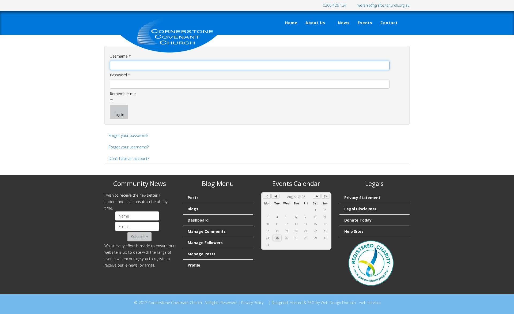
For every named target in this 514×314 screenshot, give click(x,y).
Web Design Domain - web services (351, 302)
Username (120, 56)
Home (291, 22)
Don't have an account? (129, 158)
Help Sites (354, 231)
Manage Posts (202, 253)
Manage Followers (205, 242)
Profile (194, 265)
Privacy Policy (252, 302)
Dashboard (198, 220)
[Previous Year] (267, 196)
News (344, 22)
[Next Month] (317, 196)
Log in (119, 114)
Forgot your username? (129, 146)
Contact (389, 22)
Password (120, 74)
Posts (193, 197)
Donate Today (358, 220)
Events (365, 22)
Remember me (123, 93)
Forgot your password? (128, 135)
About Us (315, 22)
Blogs (193, 208)
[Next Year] (326, 196)
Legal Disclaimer (360, 208)
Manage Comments (207, 231)
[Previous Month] (275, 196)
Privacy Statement (362, 197)
